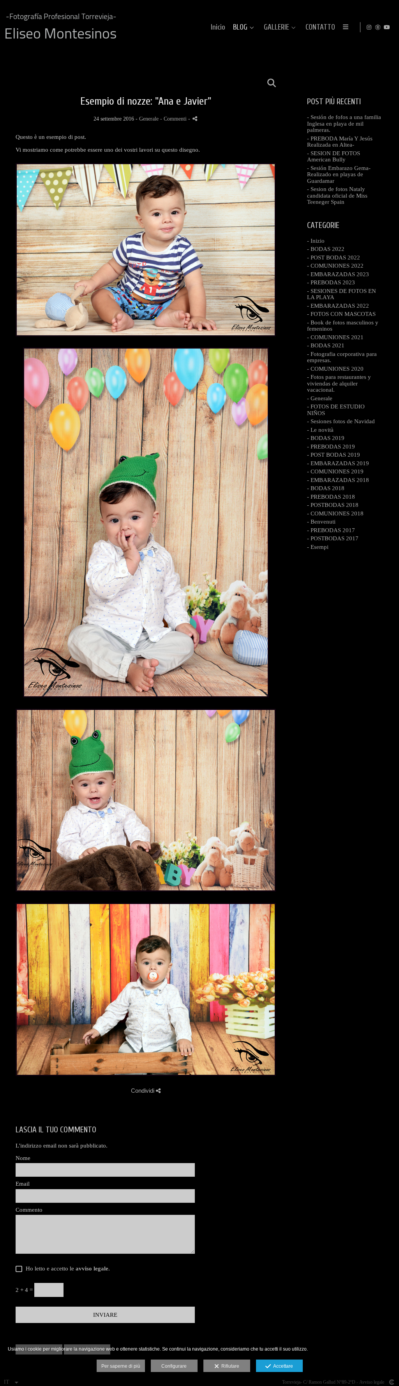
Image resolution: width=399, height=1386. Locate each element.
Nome (23, 1158)
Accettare (282, 1366)
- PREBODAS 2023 (331, 282)
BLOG (240, 27)
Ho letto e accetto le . (66, 1268)
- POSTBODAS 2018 (332, 505)
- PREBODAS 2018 (331, 497)
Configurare (174, 1366)
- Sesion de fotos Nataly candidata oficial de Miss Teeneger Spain (337, 195)
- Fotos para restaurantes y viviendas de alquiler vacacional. (339, 383)
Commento (29, 1210)
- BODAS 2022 (325, 249)
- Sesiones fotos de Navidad (341, 421)
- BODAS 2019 (325, 438)
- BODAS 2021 (325, 345)
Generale (149, 119)
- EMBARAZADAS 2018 (338, 480)
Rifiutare (229, 1366)
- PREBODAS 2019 (331, 446)
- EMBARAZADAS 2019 (338, 463)
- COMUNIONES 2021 (335, 337)
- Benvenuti (321, 522)
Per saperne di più (120, 1366)
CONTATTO (320, 27)
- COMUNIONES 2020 (335, 369)
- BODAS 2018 (325, 488)
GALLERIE (276, 27)
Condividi (143, 1090)
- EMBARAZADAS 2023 (338, 274)
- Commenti (174, 119)
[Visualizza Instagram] (369, 27)
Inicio (218, 27)
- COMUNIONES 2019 (335, 471)
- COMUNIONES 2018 (335, 513)
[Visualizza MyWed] (378, 27)
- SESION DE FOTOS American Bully (333, 156)
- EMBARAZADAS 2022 (338, 306)
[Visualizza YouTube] (387, 27)
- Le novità (320, 430)
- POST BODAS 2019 (333, 455)
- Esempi (317, 547)
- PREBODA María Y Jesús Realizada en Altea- (340, 141)
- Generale (319, 398)
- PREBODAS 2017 (331, 530)
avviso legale (92, 1268)
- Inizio (316, 241)
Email (23, 1184)
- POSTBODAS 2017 (332, 538)
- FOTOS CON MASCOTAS (341, 314)
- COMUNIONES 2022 (335, 266)
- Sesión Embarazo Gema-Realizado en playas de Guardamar (339, 174)
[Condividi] (195, 118)
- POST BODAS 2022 (333, 257)
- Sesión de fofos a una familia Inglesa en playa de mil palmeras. (344, 123)
